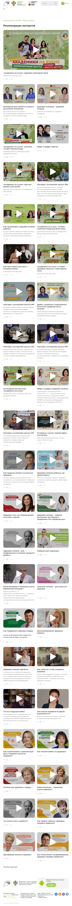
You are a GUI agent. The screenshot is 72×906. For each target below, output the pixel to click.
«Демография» (7, 894)
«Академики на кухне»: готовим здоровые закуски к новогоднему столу (51, 268)
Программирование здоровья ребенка (50, 632)
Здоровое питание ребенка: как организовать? (51, 474)
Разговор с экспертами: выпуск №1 (18, 433)
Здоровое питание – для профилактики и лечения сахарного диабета (19, 553)
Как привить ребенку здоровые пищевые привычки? (51, 822)
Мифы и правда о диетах (47, 147)
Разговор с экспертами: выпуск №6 (52, 184)
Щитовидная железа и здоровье (17, 855)
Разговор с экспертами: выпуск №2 (52, 347)
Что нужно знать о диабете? (15, 821)
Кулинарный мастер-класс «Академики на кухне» (14, 390)
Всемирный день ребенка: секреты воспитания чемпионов (18, 108)
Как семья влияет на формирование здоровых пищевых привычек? (52, 856)
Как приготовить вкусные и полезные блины (15, 267)
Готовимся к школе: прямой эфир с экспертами (52, 434)
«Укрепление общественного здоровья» (10, 896)
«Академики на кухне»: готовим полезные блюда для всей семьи (51, 228)
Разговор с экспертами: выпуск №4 (18, 304)
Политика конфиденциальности (11, 903)
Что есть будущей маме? (14, 711)
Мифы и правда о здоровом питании (52, 389)
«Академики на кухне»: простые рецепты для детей (17, 185)
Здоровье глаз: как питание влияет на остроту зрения (18, 516)
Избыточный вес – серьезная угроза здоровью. (49, 788)
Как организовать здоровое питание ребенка (19, 228)
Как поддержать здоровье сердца (18, 631)
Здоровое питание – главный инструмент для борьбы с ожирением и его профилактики (51, 517)
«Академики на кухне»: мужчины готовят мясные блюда (17, 148)
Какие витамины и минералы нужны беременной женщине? (19, 587)
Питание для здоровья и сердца (17, 787)
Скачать (51, 885)
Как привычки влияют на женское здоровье (18, 474)
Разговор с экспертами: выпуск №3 (18, 347)
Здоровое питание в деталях (15, 669)
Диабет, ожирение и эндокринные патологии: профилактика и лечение (52, 306)
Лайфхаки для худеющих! (48, 551)
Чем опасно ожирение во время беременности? (51, 712)
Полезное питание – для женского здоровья (52, 587)
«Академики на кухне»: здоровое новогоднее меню (25, 73)
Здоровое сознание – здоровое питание (50, 108)
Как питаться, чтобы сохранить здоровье (50, 670)
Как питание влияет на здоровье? (51, 751)
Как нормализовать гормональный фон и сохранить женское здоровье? (18, 753)
